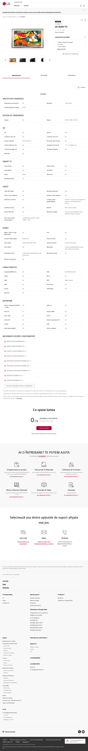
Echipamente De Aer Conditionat (39, 613)
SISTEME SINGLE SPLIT (36, 623)
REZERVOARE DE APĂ (36, 627)
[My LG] (81, 6)
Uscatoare (33, 603)
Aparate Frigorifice (35, 598)
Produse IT (61, 594)
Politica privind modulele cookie (53, 739)
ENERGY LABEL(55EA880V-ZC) (16, 341)
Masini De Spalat (34, 600)
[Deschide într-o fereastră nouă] (79, 731)
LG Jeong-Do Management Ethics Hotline (76, 741)
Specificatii (16, 75)
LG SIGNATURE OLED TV (37, 670)
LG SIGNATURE (35, 664)
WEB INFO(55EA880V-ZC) (14, 375)
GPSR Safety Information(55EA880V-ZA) (18, 361)
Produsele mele (7, 690)
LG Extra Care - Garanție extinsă (11, 700)
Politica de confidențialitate (36, 739)
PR (31, 651)
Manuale (5, 650)
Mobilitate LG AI (7, 719)
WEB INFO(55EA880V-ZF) (14, 380)
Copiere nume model (61, 24)
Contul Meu (6, 685)
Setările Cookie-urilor (8, 742)
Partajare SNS (85, 20)
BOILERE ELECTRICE (35, 630)
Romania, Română (10, 732)
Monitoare (60, 598)
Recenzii (44, 75)
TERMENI (17, 742)
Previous (5, 60)
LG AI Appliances (34, 618)
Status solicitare (7, 692)
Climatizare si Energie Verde (38, 609)
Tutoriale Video (7, 648)
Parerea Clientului (7, 665)
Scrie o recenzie (59, 32)
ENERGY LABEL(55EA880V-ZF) (15, 346)
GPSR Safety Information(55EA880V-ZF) (18, 370)
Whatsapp (6, 588)
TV (3, 598)
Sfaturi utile (6, 646)
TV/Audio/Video (7, 594)
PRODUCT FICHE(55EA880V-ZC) (16, 351)
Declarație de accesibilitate (10, 682)
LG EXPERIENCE (35, 658)
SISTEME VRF (34, 620)
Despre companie (34, 647)
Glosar (4, 695)
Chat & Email (6, 660)
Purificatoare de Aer (35, 605)
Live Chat (5, 581)
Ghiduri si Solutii (7, 655)
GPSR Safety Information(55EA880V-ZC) (18, 365)
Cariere (32, 649)
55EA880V (42, 456)
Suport (5, 638)
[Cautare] (84, 6)
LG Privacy (25, 742)
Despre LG (33, 644)
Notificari (5, 678)
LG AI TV (5, 715)
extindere (85, 37)
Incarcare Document (8, 680)
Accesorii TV (6, 603)
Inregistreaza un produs (9, 641)
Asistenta (72, 75)
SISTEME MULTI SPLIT (36, 625)
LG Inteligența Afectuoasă (10, 712)
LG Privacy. (19, 398)
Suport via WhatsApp (8, 703)
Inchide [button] (43, 94)
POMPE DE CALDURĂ (36, 615)
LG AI (4, 709)
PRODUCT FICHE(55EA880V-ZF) (16, 356)
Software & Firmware (8, 653)
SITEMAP (5, 739)
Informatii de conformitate (38, 638)
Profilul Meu (6, 688)
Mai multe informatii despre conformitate (19, 386)
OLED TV (32, 667)
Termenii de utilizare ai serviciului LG (18, 739)
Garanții (5, 673)
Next (50, 60)
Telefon (5, 663)
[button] (27, 38)
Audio (4, 600)
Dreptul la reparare (8, 698)
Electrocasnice (34, 594)
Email (4, 584)
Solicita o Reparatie (8, 670)
